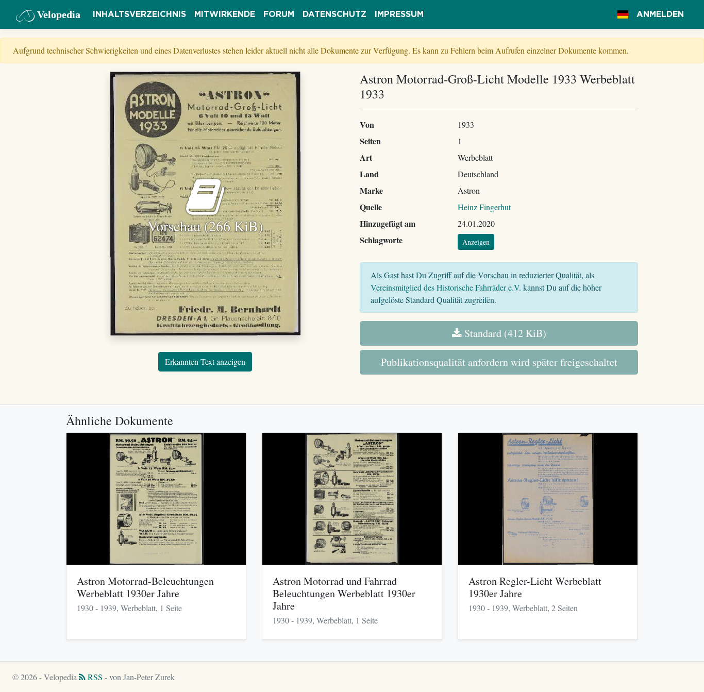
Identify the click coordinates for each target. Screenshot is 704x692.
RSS (94, 676)
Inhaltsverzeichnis (139, 14)
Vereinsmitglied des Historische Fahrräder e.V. (446, 287)
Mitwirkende (224, 14)
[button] (622, 14)
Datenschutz (334, 14)
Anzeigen (476, 242)
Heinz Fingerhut (484, 206)
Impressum (399, 14)
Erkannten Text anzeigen (205, 361)
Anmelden (660, 14)
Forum (278, 14)
